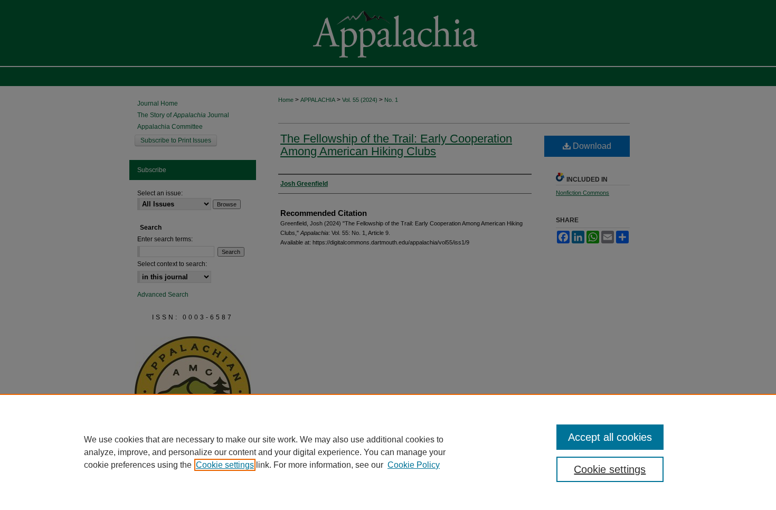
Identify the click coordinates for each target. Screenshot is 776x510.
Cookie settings (225, 464)
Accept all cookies (610, 437)
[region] (388, 452)
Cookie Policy (413, 464)
